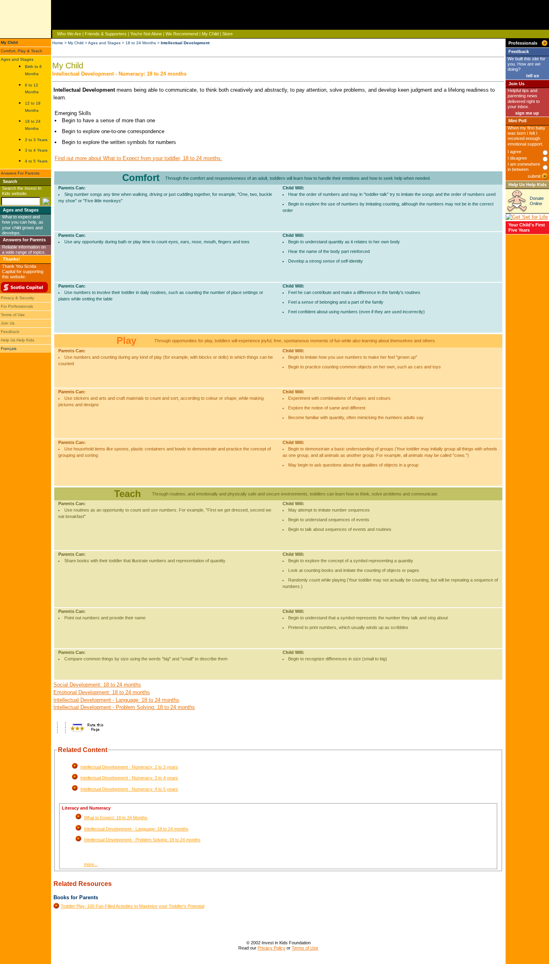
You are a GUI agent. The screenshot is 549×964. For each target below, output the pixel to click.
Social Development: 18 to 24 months (97, 685)
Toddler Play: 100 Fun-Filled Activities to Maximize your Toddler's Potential (132, 906)
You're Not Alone (146, 33)
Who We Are (69, 33)
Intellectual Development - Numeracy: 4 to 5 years (129, 789)
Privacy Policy (271, 948)
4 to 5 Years (36, 161)
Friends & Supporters (106, 33)
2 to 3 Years (36, 140)
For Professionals (17, 306)
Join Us (7, 323)
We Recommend (182, 33)
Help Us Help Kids (17, 340)
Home (57, 43)
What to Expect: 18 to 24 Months (115, 817)
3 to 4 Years (36, 150)
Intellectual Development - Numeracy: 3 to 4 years (129, 777)
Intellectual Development (185, 43)
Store (227, 33)
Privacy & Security (17, 298)
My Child (210, 33)
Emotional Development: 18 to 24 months (101, 692)
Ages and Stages (17, 59)
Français (8, 348)
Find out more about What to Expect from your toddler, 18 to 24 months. (138, 158)
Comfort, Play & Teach (21, 51)
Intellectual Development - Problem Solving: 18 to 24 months (124, 707)
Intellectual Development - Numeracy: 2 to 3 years (129, 767)
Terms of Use (13, 314)
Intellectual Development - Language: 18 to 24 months (116, 700)
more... (91, 864)
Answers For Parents (20, 173)
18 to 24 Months (140, 43)
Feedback (10, 331)
